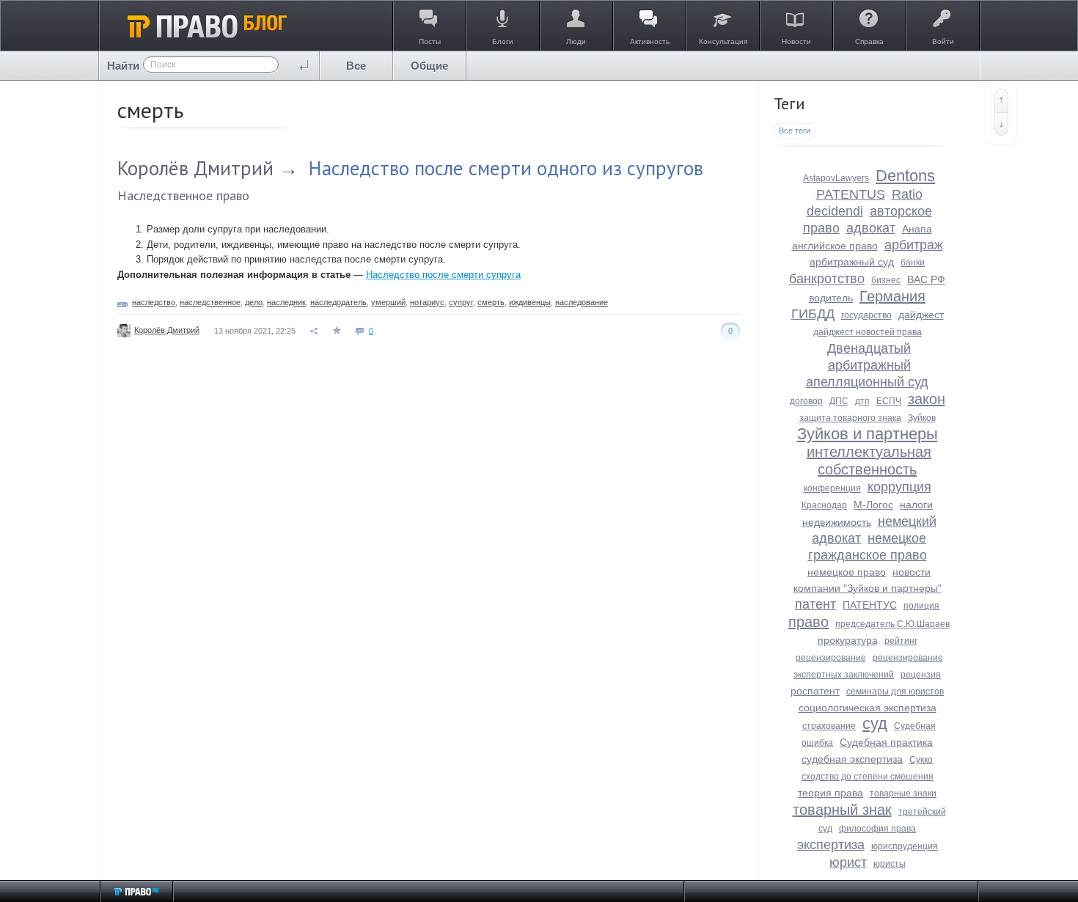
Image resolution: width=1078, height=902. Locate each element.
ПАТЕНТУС (870, 605)
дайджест (921, 314)
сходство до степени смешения (868, 776)
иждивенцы (530, 302)
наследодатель (338, 302)
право (808, 622)
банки (913, 262)
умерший (388, 302)
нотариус (427, 302)
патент (815, 604)
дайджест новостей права (867, 332)
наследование (581, 302)
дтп (862, 401)
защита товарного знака (850, 418)
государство (866, 315)
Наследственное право (183, 195)
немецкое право (846, 572)
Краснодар (824, 505)
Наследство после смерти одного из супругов (506, 167)
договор (806, 401)
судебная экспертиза (852, 759)
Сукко (921, 760)
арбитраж (913, 245)
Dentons (905, 175)
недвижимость (836, 522)
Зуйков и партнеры (867, 434)
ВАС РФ (926, 279)
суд (874, 723)
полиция (921, 606)
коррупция (899, 487)
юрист (848, 862)
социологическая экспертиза (867, 708)
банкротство (827, 278)
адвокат (870, 228)
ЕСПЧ (888, 401)
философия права (877, 829)
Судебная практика (886, 742)
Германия (892, 296)
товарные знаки (903, 793)
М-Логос (873, 504)
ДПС (838, 401)
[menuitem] (356, 65)
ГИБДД (813, 314)
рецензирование (831, 658)
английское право (835, 246)
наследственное (210, 302)
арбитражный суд (852, 262)
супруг (461, 302)
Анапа (917, 229)
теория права (830, 793)
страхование (829, 726)
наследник (286, 302)
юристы (889, 864)
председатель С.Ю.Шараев (892, 624)
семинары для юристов (895, 691)
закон (926, 399)
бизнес (886, 280)
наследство (153, 302)
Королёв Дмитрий (195, 167)
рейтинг (900, 641)
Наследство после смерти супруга (443, 274)
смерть (491, 302)
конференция (832, 488)
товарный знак (842, 810)
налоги (916, 504)
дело (254, 302)
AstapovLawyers (836, 178)
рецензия (921, 675)
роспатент (815, 691)
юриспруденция (904, 846)
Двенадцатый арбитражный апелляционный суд (867, 365)
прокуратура (848, 640)
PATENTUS (850, 194)
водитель (831, 298)
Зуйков (922, 418)
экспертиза (831, 844)
